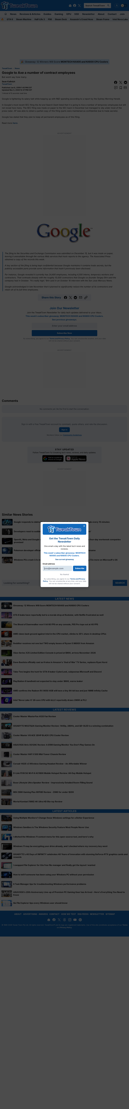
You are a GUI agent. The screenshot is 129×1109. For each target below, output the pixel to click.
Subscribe (79, 568)
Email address (49, 564)
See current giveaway (64, 559)
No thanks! (64, 574)
